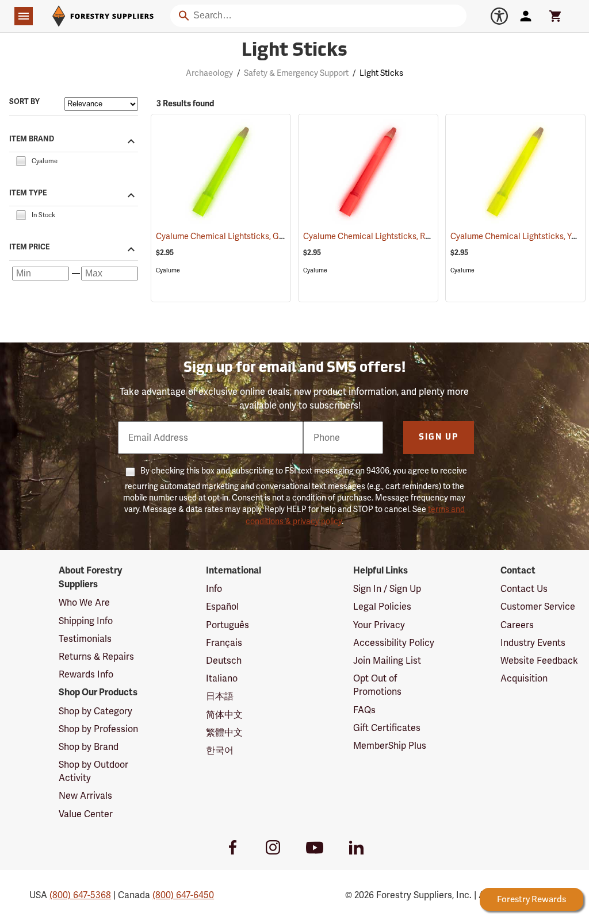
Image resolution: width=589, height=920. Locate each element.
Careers (517, 625)
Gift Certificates (386, 728)
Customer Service (537, 606)
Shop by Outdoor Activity (93, 771)
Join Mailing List (387, 661)
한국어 (220, 750)
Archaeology (209, 73)
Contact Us (524, 589)
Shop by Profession (98, 729)
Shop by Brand (88, 747)
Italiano (222, 678)
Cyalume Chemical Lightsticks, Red (381, 236)
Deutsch (224, 661)
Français (224, 643)
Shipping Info (86, 621)
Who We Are (84, 602)
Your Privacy (379, 625)
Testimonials (85, 639)
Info (214, 589)
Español (222, 606)
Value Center (86, 814)
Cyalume (168, 270)
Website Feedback (539, 661)
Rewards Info (86, 674)
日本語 (220, 696)
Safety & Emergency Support (296, 73)
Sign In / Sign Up (387, 589)
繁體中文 (224, 732)
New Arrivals (85, 796)
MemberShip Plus (389, 746)
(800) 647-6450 (183, 895)
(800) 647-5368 (80, 895)
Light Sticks (294, 51)
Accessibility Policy (393, 643)
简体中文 (224, 715)
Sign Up (438, 437)
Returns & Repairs (96, 656)
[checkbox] (20, 160)
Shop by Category (95, 711)
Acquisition (524, 678)
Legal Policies (382, 606)
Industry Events (532, 643)
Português (227, 625)
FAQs (364, 710)
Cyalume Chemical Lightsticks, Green (237, 236)
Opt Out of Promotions (377, 685)
